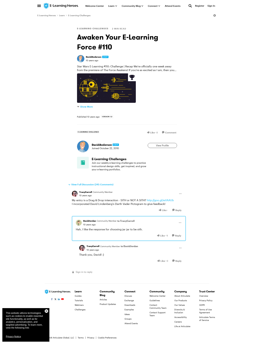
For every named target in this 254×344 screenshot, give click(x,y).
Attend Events (131, 323)
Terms (81, 337)
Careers (178, 321)
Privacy (90, 337)
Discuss (128, 296)
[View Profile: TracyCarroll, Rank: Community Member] (75, 194)
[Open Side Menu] (39, 6)
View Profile (162, 145)
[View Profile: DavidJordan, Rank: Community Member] (79, 223)
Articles (103, 299)
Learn (62, 15)
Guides (78, 296)
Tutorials (79, 300)
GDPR (202, 305)
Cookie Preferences (107, 337)
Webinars (79, 305)
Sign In (211, 5)
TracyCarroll (85, 192)
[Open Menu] (215, 15)
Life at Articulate (182, 326)
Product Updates (108, 304)
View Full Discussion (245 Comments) (92, 184)
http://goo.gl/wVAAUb (160, 200)
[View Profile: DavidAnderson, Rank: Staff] (80, 58)
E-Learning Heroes (46, 15)
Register (199, 5)
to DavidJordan (129, 246)
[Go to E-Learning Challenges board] (83, 163)
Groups (128, 319)
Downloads (130, 305)
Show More (86, 106)
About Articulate (182, 296)
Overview (203, 296)
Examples (129, 309)
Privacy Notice (13, 336)
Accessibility (180, 317)
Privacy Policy (205, 300)
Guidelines (154, 300)
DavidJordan (89, 221)
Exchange (129, 300)
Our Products (180, 300)
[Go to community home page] (61, 6)
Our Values (179, 305)
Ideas (127, 314)
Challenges (80, 309)
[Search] (190, 6)
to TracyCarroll (126, 220)
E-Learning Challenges (79, 15)
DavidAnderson (93, 57)
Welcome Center (157, 296)
